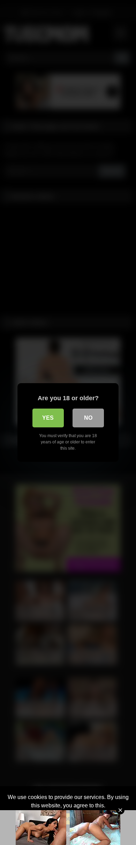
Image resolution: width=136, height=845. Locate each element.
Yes (48, 418)
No (88, 418)
